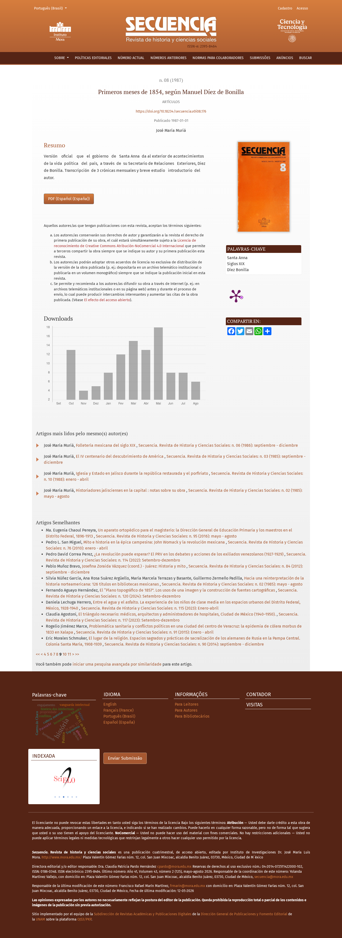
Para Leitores (186, 704)
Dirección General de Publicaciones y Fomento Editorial (244, 914)
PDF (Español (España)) (69, 198)
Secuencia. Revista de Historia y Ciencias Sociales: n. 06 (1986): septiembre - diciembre (218, 445)
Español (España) (119, 722)
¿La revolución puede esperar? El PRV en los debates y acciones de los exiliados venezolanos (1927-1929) (189, 554)
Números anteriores (168, 58)
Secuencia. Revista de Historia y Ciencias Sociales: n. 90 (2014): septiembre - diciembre (184, 644)
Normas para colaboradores (218, 58)
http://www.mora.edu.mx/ (62, 857)
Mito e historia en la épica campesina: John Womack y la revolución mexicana (154, 542)
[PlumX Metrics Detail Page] (236, 296)
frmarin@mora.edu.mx (187, 886)
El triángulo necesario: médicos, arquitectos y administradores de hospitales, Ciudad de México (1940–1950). (177, 614)
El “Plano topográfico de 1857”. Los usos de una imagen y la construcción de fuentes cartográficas (188, 590)
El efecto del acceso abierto (107, 300)
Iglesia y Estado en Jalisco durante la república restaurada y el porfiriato (142, 473)
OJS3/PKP (84, 919)
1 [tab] (55, 796)
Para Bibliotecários (192, 716)
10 (65, 654)
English (109, 704)
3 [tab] (63, 796)
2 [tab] (59, 796)
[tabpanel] (64, 778)
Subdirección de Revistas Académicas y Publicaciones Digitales (142, 914)
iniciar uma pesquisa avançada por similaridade (117, 664)
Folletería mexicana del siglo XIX (106, 445)
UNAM (40, 919)
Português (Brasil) (51, 8)
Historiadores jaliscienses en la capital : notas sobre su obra (131, 490)
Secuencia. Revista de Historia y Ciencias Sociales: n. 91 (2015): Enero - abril (145, 632)
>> (77, 654)
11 (69, 654)
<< (38, 654)
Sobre (60, 58)
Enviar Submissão (125, 758)
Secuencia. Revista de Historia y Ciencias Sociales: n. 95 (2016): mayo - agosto (166, 536)
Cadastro (285, 8)
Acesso (302, 8)
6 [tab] (76, 796)
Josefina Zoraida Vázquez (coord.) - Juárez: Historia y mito (134, 566)
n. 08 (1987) (171, 80)
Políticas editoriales (93, 58)
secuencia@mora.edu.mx (273, 877)
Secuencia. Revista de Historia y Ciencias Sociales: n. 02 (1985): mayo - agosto (232, 584)
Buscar (305, 58)
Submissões (260, 58)
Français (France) (118, 710)
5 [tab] (72, 796)
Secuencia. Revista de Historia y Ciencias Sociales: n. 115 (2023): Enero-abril (150, 608)
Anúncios (284, 58)
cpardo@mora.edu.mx (174, 866)
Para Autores (186, 710)
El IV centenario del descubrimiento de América (120, 456)
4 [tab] (67, 796)
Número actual (131, 58)
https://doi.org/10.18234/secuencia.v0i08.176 (171, 111)
